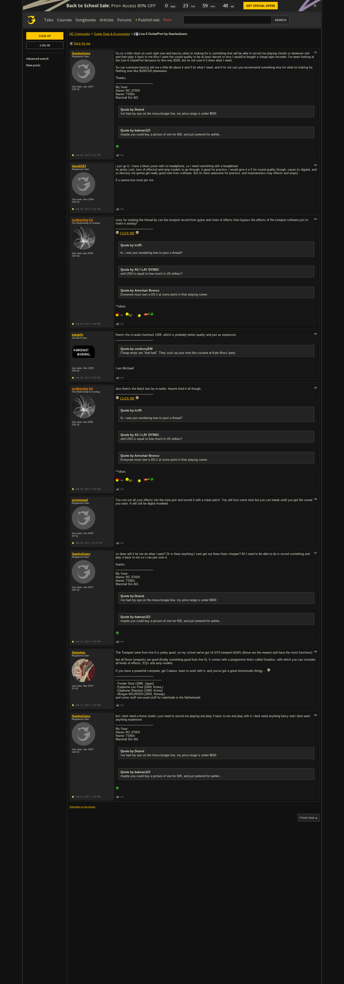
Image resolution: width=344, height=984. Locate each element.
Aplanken (78, 652)
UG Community (79, 34)
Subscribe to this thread (82, 806)
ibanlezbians (81, 53)
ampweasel (80, 500)
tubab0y (77, 335)
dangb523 (79, 166)
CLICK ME (127, 233)
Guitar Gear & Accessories (112, 34)
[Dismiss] (315, 5)
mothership (80, 220)
